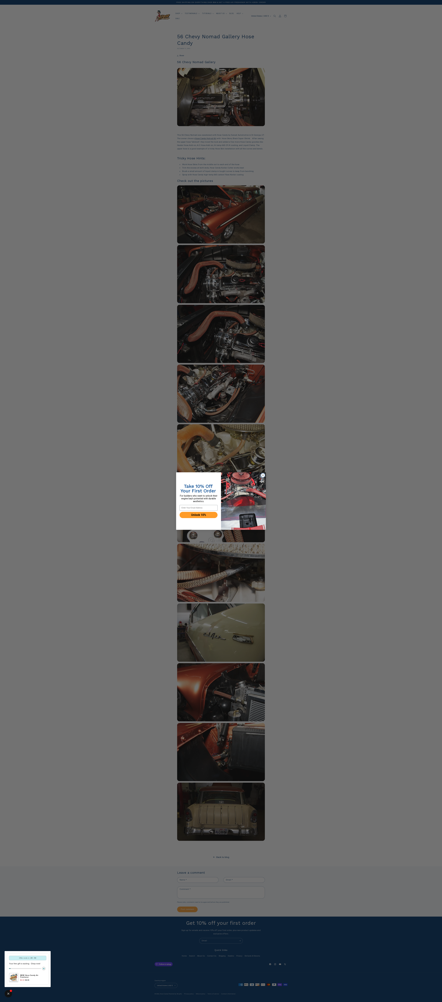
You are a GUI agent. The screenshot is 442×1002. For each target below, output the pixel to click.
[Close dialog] (263, 475)
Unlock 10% (198, 515)
